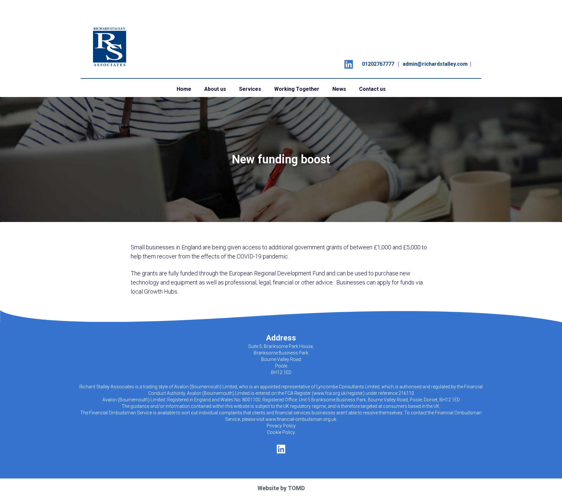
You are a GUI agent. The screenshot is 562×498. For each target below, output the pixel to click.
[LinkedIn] (348, 62)
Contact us (372, 89)
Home (184, 89)
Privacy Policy (281, 425)
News (339, 89)
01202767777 (378, 64)
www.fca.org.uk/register (338, 393)
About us (215, 89)
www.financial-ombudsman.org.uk (300, 419)
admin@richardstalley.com (435, 64)
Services (250, 89)
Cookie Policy (281, 432)
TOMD (296, 488)
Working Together (296, 89)
